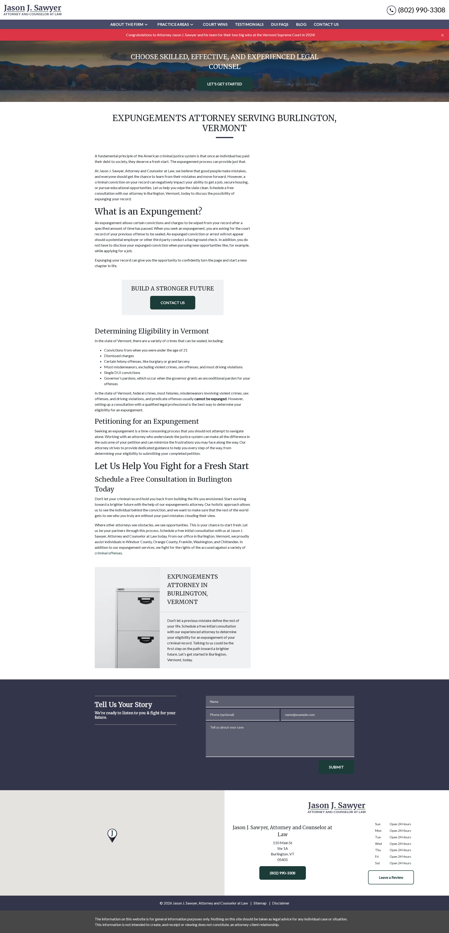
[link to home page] (33, 10)
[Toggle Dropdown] (147, 24)
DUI (118, 372)
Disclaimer (281, 903)
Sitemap (260, 903)
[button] (112, 836)
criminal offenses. (109, 553)
